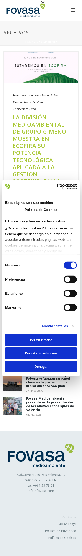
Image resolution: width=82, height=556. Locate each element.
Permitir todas (41, 340)
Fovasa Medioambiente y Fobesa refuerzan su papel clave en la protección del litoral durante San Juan (48, 380)
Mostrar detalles (55, 326)
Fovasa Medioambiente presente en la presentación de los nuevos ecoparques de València (50, 404)
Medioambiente (22, 102)
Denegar (41, 366)
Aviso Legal (67, 524)
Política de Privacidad (60, 531)
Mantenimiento (51, 95)
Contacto (69, 517)
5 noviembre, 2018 (24, 109)
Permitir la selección (41, 353)
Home (29, 42)
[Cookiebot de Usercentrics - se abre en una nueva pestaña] (58, 187)
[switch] (70, 279)
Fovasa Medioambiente (27, 95)
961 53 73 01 (44, 485)
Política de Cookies (62, 537)
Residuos (37, 102)
